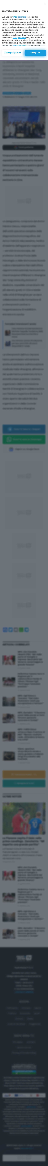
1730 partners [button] (19, 17)
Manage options (13, 53)
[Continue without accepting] (45, 4)
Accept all (35, 53)
